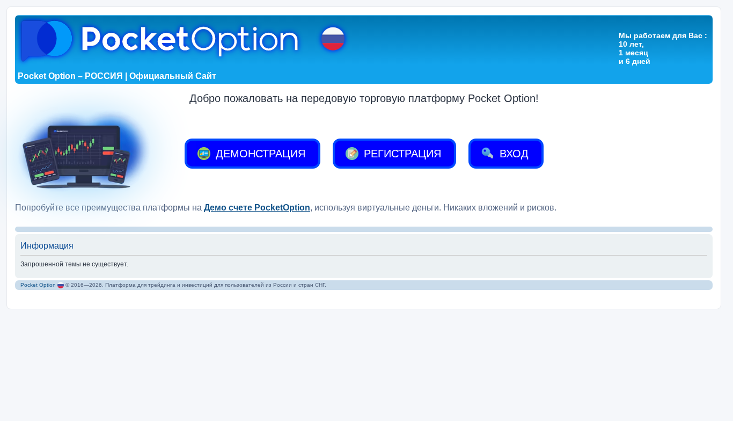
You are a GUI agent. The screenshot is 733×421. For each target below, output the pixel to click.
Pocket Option (38, 285)
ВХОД (512, 153)
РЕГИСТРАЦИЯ (401, 153)
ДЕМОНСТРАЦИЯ (258, 153)
